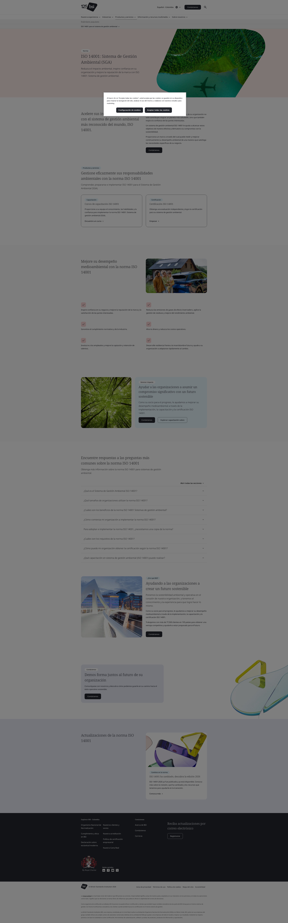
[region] (145, 104)
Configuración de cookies (129, 110)
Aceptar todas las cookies (158, 110)
